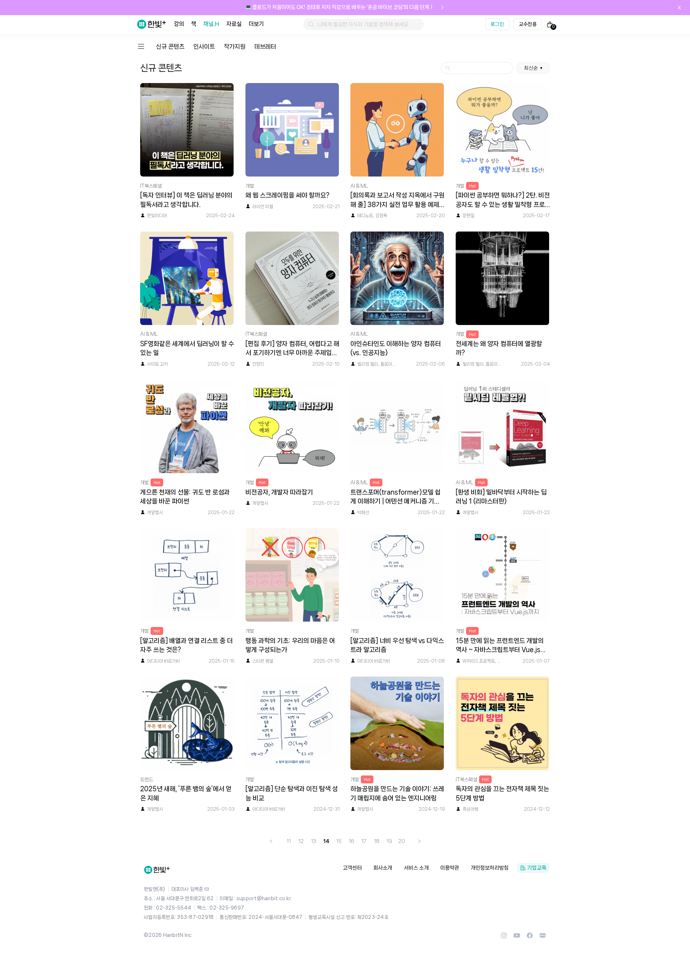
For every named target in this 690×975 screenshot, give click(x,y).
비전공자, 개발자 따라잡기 (279, 492)
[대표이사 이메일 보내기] (206, 889)
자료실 (234, 24)
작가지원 (234, 46)
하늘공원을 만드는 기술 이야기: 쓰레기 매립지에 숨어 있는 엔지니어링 (397, 793)
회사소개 (382, 868)
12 (301, 841)
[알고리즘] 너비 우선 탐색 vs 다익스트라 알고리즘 (397, 645)
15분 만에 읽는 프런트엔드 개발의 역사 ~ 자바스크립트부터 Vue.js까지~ (501, 646)
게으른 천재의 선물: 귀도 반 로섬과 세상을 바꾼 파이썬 (185, 497)
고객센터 (352, 868)
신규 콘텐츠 (170, 46)
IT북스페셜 (151, 185)
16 (351, 841)
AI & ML (359, 185)
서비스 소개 (416, 868)
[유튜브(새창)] (516, 937)
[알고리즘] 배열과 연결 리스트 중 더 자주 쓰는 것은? (186, 645)
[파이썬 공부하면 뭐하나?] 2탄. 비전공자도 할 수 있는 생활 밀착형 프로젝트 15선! (503, 200)
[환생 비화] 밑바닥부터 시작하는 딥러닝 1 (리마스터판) (501, 497)
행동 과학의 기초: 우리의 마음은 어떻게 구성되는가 (290, 645)
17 (364, 841)
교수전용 (528, 24)
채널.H (211, 24)
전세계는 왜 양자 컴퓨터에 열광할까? (499, 348)
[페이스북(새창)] (529, 937)
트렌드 (146, 779)
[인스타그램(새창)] (503, 937)
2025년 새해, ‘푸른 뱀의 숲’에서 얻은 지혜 (185, 793)
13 (313, 841)
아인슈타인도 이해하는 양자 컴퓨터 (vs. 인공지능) (395, 348)
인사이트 (204, 46)
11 (288, 841)
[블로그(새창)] (542, 937)
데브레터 (265, 46)
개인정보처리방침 (490, 868)
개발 (249, 185)
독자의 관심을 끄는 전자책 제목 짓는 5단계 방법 (502, 793)
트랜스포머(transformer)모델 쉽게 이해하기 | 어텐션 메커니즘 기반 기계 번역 (395, 497)
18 (377, 841)
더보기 (256, 24)
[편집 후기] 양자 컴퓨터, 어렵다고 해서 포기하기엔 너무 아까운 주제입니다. (292, 349)
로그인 (497, 24)
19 (389, 841)
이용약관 (449, 868)
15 (339, 841)
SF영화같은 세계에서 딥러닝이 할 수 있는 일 (187, 348)
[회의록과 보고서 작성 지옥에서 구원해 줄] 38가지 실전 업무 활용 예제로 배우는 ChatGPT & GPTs (397, 200)
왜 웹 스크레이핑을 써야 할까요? (287, 195)
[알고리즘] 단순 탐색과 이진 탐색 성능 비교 (291, 793)
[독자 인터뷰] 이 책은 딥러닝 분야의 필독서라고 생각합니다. (186, 200)
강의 (179, 24)
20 (401, 841)
